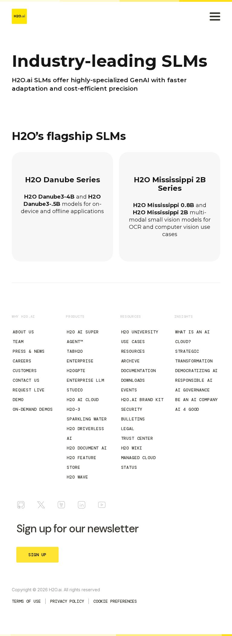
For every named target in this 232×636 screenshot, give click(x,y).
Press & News (29, 351)
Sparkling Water (87, 419)
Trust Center (137, 438)
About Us (23, 332)
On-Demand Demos (33, 409)
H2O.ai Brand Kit (142, 399)
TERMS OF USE (26, 601)
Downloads (133, 380)
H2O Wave (77, 477)
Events (129, 390)
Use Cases (133, 341)
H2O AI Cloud (83, 399)
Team (18, 341)
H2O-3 (73, 409)
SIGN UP (37, 554)
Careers (22, 361)
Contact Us (26, 380)
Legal (127, 428)
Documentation (138, 370)
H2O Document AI (87, 448)
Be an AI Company (196, 399)
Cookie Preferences (115, 601)
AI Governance (192, 390)
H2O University (140, 332)
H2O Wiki (132, 448)
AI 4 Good (187, 409)
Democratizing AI (196, 370)
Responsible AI (194, 380)
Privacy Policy (67, 601)
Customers (25, 370)
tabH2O (75, 351)
